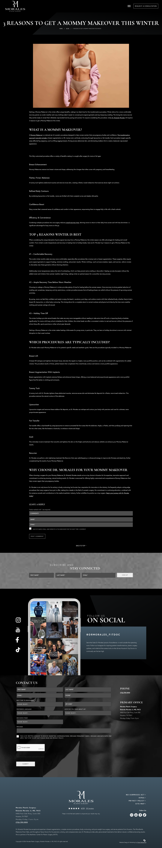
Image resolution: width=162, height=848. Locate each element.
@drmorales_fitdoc (103, 634)
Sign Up (125, 575)
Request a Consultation (146, 6)
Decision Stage (22, 718)
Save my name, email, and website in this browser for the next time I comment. (59, 529)
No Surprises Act (135, 795)
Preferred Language (24, 709)
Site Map (140, 804)
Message (20, 727)
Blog (67, 28)
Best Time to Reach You (25, 700)
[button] (129, 6)
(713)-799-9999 (125, 693)
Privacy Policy (58, 738)
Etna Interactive (141, 842)
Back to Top (80, 546)
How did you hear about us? (75, 709)
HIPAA (142, 798)
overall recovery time (72, 223)
